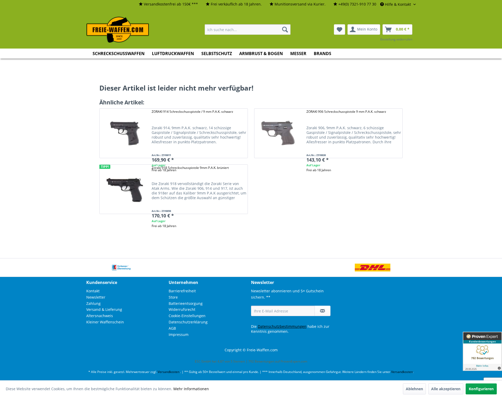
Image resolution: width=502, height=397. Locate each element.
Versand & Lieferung (104, 309)
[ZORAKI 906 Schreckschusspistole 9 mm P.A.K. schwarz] (279, 133)
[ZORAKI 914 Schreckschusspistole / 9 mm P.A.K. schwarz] (124, 133)
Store (173, 297)
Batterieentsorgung (186, 303)
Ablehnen (414, 388)
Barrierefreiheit (182, 290)
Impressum (179, 334)
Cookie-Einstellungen (187, 315)
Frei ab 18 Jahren (318, 170)
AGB (172, 328)
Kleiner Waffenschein (105, 321)
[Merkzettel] (339, 29)
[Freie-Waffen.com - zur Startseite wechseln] (118, 29)
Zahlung (93, 303)
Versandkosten (168, 372)
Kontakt (93, 290)
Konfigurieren (481, 388)
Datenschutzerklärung (188, 321)
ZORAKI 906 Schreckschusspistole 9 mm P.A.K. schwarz (346, 111)
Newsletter (95, 297)
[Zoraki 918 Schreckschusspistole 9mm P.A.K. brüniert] (124, 189)
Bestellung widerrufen (396, 39)
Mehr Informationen (191, 388)
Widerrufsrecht (182, 309)
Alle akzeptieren (445, 388)
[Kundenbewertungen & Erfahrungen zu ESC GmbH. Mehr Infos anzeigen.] (482, 351)
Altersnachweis (99, 315)
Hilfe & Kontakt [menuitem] (398, 4)
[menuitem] (168, 4)
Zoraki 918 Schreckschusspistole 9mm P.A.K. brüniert (190, 167)
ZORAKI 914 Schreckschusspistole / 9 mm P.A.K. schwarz (192, 111)
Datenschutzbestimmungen (282, 326)
